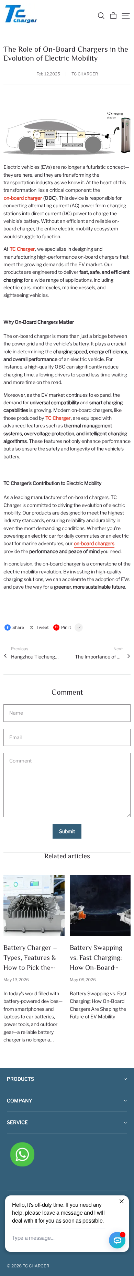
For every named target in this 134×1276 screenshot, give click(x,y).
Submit (67, 831)
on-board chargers (94, 543)
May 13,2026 (16, 979)
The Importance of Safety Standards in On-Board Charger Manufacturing (99, 657)
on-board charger (23, 198)
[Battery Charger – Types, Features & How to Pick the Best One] (34, 905)
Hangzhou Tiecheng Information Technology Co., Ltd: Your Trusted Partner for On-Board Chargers (35, 657)
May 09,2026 (83, 979)
